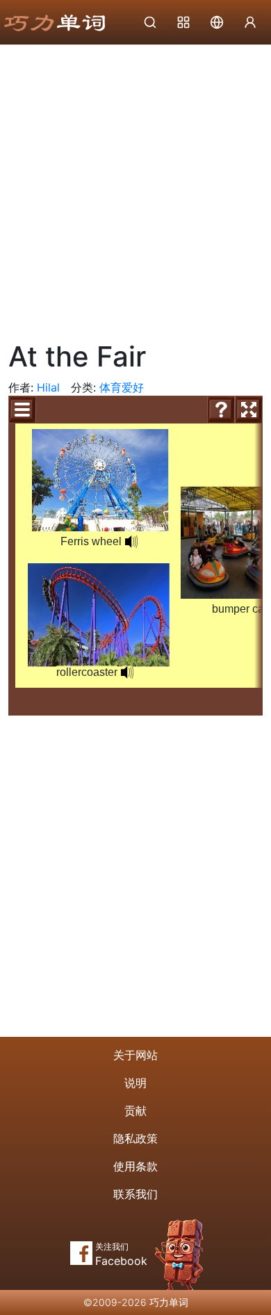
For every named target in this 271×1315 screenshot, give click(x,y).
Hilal (48, 387)
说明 (135, 1083)
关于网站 (135, 1055)
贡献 (135, 1111)
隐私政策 (135, 1138)
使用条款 (135, 1166)
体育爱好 (121, 387)
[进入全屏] (249, 409)
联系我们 (135, 1194)
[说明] (221, 409)
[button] (131, 542)
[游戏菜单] (22, 409)
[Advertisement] (135, 187)
